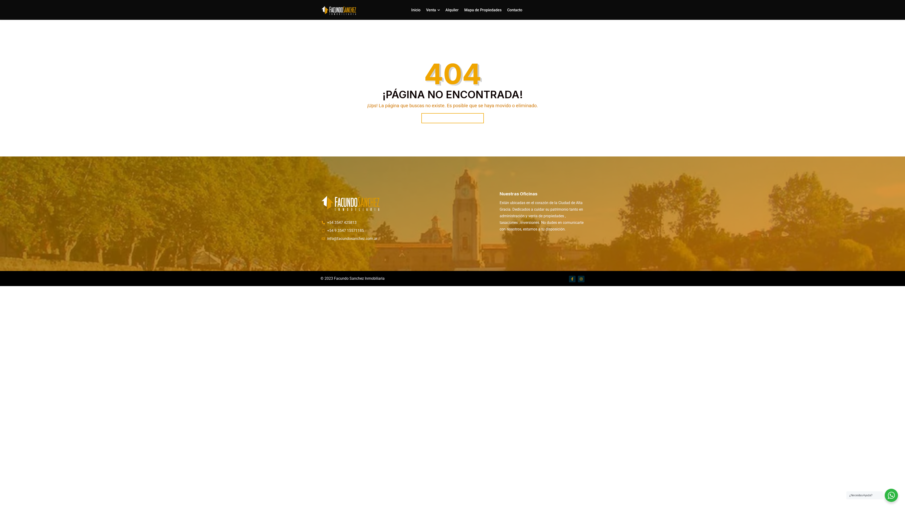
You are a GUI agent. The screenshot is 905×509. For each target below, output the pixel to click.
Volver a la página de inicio (453, 118)
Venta (431, 10)
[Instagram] (581, 279)
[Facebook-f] (572, 279)
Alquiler (452, 10)
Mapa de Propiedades (483, 10)
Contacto (514, 10)
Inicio (415, 10)
